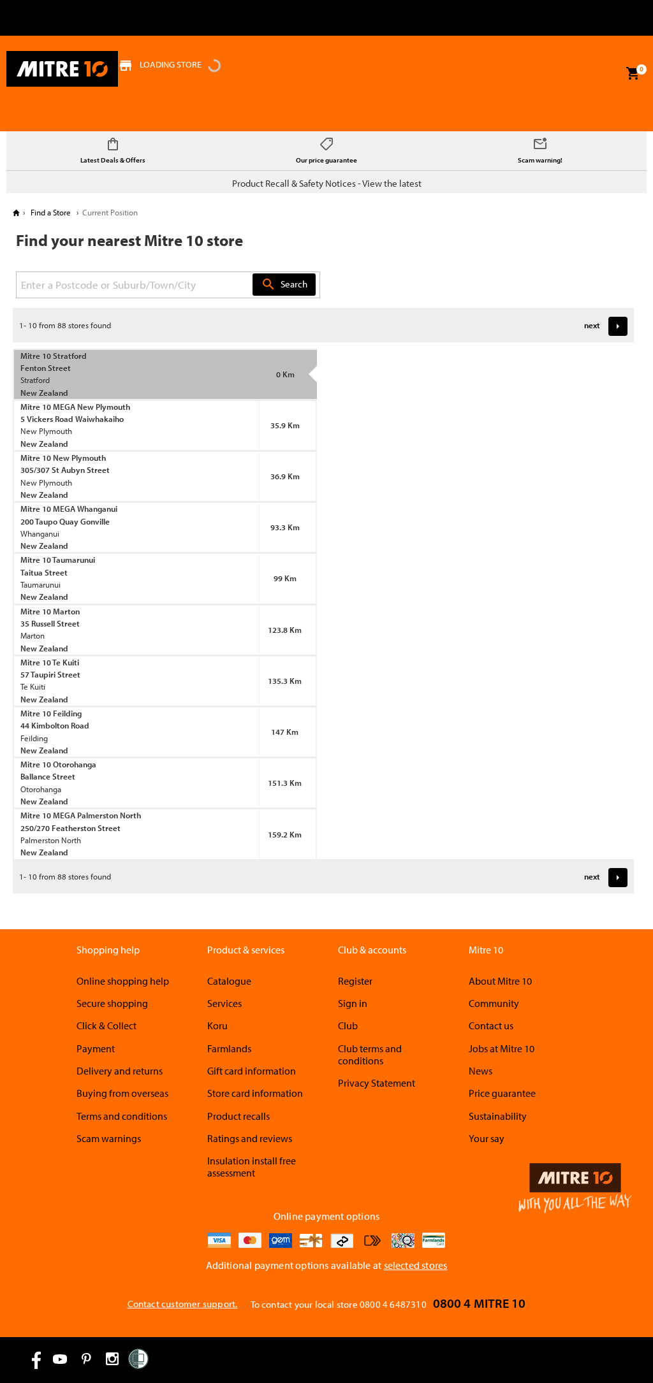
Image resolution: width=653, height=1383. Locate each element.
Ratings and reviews (249, 1138)
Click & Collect (106, 1025)
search (268, 284)
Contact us (491, 1025)
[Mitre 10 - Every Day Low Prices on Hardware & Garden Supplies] (62, 69)
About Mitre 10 (500, 980)
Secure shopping (112, 1003)
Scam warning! (540, 160)
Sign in (352, 1003)
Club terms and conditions (370, 1054)
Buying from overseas (122, 1093)
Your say (486, 1138)
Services (224, 1003)
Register (355, 980)
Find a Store (51, 212)
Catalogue (229, 980)
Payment (96, 1048)
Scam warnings (109, 1138)
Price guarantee (502, 1093)
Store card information (255, 1093)
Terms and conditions (122, 1116)
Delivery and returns (120, 1070)
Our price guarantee (326, 160)
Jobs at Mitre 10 (501, 1048)
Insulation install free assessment (251, 1166)
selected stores (416, 1265)
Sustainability (498, 1116)
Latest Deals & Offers (112, 160)
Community (494, 1003)
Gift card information (251, 1070)
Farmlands (229, 1048)
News (480, 1070)
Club (348, 1025)
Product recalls (238, 1116)
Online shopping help (123, 980)
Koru (217, 1025)
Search (284, 284)
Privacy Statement (376, 1082)
